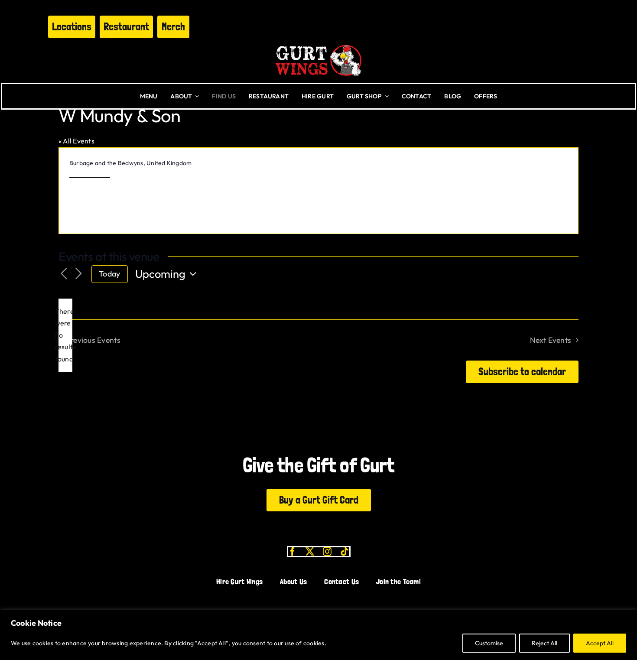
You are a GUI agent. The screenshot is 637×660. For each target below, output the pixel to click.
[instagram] (327, 551)
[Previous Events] (63, 274)
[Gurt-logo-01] (318, 41)
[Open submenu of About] (195, 96)
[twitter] (310, 551)
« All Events (76, 141)
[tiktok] (344, 551)
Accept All (600, 643)
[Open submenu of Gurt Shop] (385, 96)
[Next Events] (78, 274)
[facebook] (292, 551)
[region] (318, 635)
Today (109, 274)
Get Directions (89, 173)
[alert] (65, 335)
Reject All (544, 643)
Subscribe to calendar (522, 371)
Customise (489, 643)
